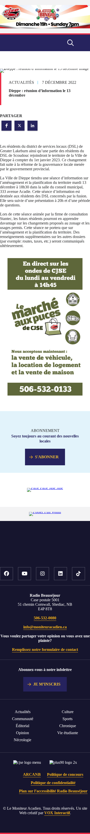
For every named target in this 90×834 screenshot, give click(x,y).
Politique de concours (65, 774)
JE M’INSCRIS (46, 684)
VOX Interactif (57, 813)
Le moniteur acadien (27, 42)
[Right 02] (45, 488)
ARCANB (32, 774)
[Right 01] (45, 395)
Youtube (24, 573)
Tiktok (78, 573)
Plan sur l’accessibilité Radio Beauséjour (53, 791)
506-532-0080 (45, 618)
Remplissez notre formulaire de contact (45, 649)
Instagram (42, 573)
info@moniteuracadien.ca (45, 627)
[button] (7, 126)
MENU (82, 42)
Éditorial (22, 726)
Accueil (45, 552)
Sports (67, 719)
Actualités (22, 712)
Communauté (22, 719)
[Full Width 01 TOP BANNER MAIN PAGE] (45, 27)
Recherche (70, 43)
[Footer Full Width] (45, 512)
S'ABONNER (47, 457)
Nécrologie (22, 740)
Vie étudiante (67, 733)
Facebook (6, 573)
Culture (68, 712)
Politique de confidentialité (53, 783)
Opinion (22, 733)
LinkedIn (60, 573)
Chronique (67, 726)
